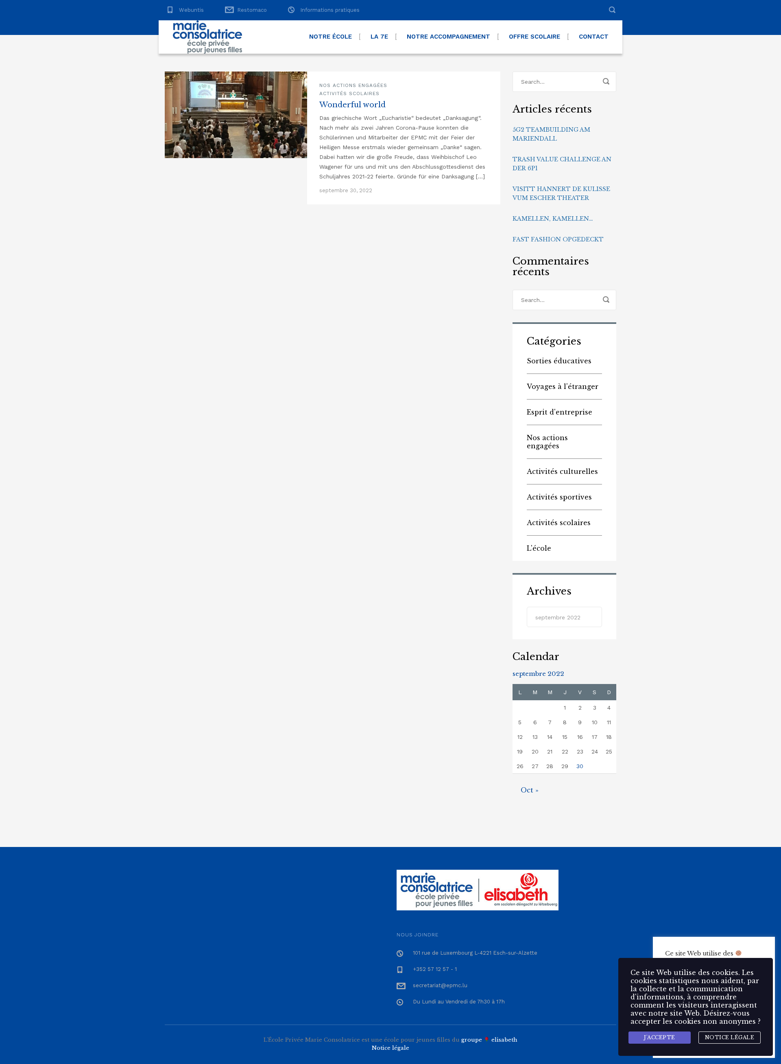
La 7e (379, 36)
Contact (594, 36)
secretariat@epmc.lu (440, 985)
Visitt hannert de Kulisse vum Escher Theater (561, 193)
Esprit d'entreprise (559, 412)
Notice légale (390, 1047)
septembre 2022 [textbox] (557, 617)
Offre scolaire (534, 36)
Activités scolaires (349, 93)
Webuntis (191, 10)
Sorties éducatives (559, 361)
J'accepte (659, 1037)
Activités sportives (559, 497)
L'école (539, 548)
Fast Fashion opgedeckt (558, 239)
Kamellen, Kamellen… (553, 218)
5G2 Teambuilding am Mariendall (551, 134)
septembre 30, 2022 (345, 190)
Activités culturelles (562, 471)
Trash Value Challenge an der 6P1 (562, 164)
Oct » (530, 790)
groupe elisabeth (489, 1039)
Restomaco (252, 10)
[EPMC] (207, 37)
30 (579, 766)
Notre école (330, 36)
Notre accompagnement (448, 36)
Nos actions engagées (353, 85)
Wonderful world (352, 104)
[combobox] (564, 617)
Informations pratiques (330, 10)
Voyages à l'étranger (562, 386)
